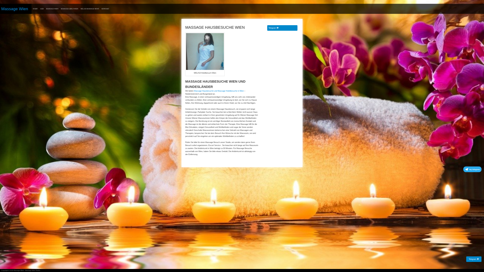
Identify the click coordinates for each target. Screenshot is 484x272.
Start (35, 9)
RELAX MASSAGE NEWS (90, 9)
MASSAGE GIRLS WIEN (69, 9)
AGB (42, 9)
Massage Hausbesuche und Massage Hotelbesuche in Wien (219, 91)
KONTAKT (105, 9)
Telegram (272, 28)
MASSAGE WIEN (52, 9)
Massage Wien (14, 9)
